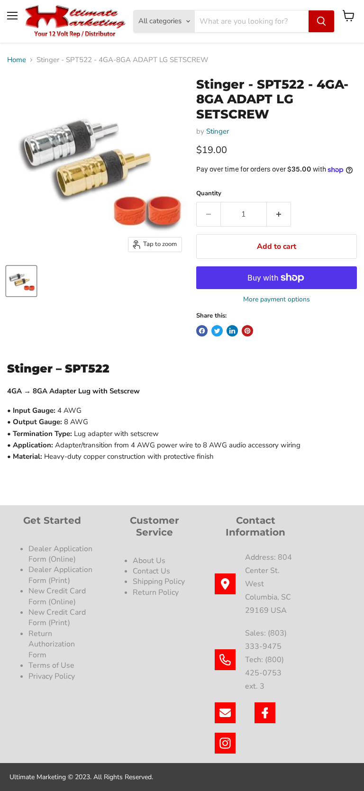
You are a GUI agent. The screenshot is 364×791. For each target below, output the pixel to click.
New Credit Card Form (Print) (57, 617)
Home (16, 60)
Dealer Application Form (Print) (60, 574)
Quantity (208, 193)
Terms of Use (52, 665)
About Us (149, 560)
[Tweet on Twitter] (217, 330)
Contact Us (151, 571)
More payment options (276, 299)
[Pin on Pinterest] (247, 330)
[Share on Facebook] (202, 330)
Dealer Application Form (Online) (60, 554)
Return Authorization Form (51, 644)
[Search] (321, 21)
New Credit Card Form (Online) (57, 596)
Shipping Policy (159, 581)
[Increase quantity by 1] (279, 214)
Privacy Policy (52, 676)
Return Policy (156, 592)
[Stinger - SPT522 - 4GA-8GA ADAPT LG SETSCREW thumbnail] (21, 281)
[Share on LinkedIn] (232, 330)
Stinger (217, 131)
